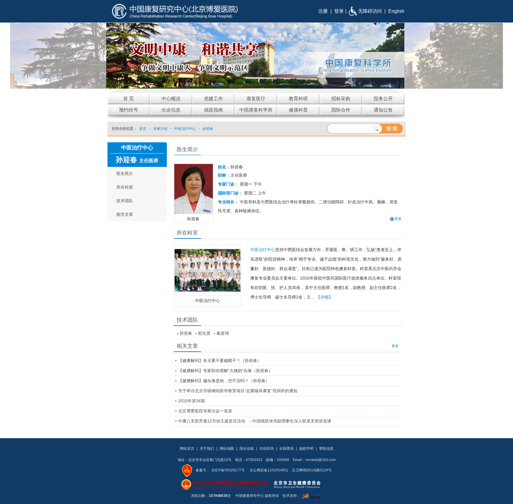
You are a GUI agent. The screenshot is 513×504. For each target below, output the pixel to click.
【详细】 (324, 297)
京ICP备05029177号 (228, 470)
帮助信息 (326, 448)
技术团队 (124, 200)
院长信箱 (247, 448)
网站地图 (227, 448)
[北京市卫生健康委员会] (302, 484)
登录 (339, 11)
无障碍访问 (370, 11)
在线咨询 (266, 448)
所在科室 (124, 187)
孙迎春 (186, 333)
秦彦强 (222, 333)
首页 (142, 129)
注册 (323, 11)
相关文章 (124, 214)
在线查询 (286, 448)
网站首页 (187, 448)
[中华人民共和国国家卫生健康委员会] (224, 484)
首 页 (128, 98)
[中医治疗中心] (207, 270)
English (396, 11)
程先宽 (204, 333)
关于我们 (207, 448)
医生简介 (124, 173)
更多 (395, 346)
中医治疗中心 (207, 300)
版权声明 (306, 448)
